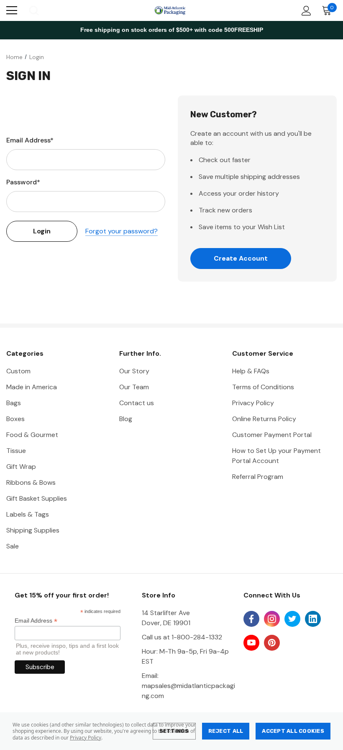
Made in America (31, 387)
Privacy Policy (85, 737)
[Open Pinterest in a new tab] (272, 643)
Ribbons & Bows (31, 482)
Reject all (225, 731)
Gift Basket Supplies (36, 498)
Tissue (16, 450)
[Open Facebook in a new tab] (251, 619)
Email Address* (30, 140)
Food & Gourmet (32, 434)
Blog (125, 418)
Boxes (15, 418)
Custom (18, 371)
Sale (12, 546)
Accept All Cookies (293, 731)
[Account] (304, 11)
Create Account (241, 258)
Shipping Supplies (32, 530)
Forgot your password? (121, 231)
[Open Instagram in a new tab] (272, 619)
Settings (174, 731)
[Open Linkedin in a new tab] (313, 619)
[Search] (33, 10)
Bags (13, 402)
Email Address (36, 621)
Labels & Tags (27, 514)
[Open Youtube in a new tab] (251, 643)
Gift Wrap (21, 466)
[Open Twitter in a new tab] (292, 619)
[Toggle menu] (11, 10)
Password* (23, 182)
